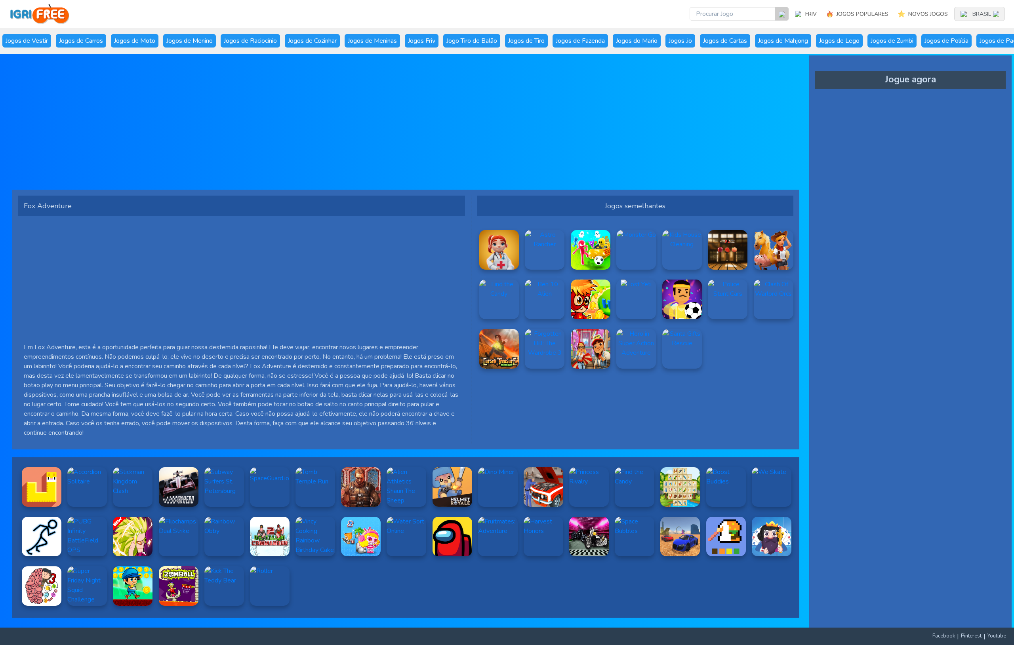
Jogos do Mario (637, 40)
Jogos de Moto (134, 40)
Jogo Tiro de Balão (471, 40)
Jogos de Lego (839, 40)
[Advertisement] (255, 124)
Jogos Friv (421, 40)
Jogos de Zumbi (892, 40)
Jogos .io (680, 40)
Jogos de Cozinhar (312, 40)
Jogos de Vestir (27, 40)
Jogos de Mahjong (783, 40)
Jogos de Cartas (725, 40)
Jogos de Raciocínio (250, 40)
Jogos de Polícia (946, 40)
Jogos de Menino (189, 40)
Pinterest (971, 635)
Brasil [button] (981, 14)
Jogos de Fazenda (580, 40)
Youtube (996, 635)
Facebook (943, 635)
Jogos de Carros (81, 40)
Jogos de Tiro (526, 40)
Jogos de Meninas (372, 40)
